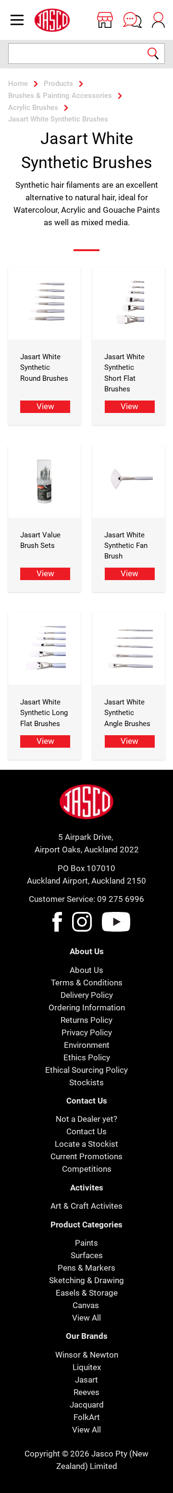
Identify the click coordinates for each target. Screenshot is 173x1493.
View (45, 406)
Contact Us (86, 1131)
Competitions (86, 1169)
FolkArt (87, 1417)
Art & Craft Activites (86, 1206)
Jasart (86, 1379)
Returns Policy (86, 1020)
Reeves (86, 1392)
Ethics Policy (86, 1057)
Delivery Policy (87, 995)
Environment (87, 1045)
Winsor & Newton (86, 1354)
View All (86, 1318)
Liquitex (87, 1367)
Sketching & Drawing (86, 1280)
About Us (86, 970)
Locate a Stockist (86, 1144)
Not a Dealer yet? (86, 1119)
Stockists (86, 1082)
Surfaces (87, 1255)
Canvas (86, 1305)
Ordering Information (87, 1007)
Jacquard (87, 1404)
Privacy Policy (87, 1032)
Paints (86, 1243)
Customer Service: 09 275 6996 (86, 899)
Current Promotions (86, 1156)
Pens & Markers (86, 1268)
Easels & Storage (87, 1293)
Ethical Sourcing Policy (86, 1070)
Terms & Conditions (87, 982)
